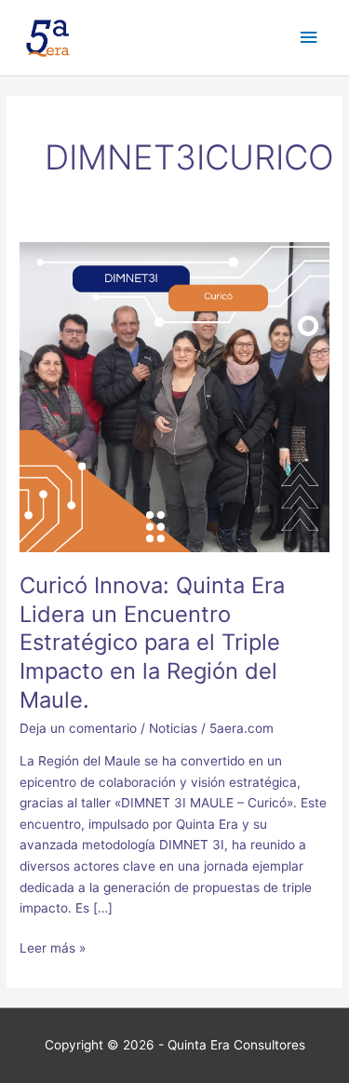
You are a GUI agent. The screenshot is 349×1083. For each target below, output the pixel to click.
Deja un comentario (78, 728)
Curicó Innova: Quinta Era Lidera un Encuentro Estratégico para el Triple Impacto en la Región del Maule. (152, 642)
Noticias (173, 728)
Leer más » (53, 946)
